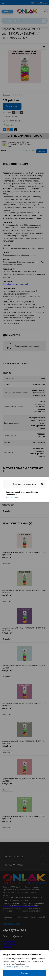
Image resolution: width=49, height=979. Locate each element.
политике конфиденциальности (16, 967)
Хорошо (24, 973)
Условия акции (12, 497)
